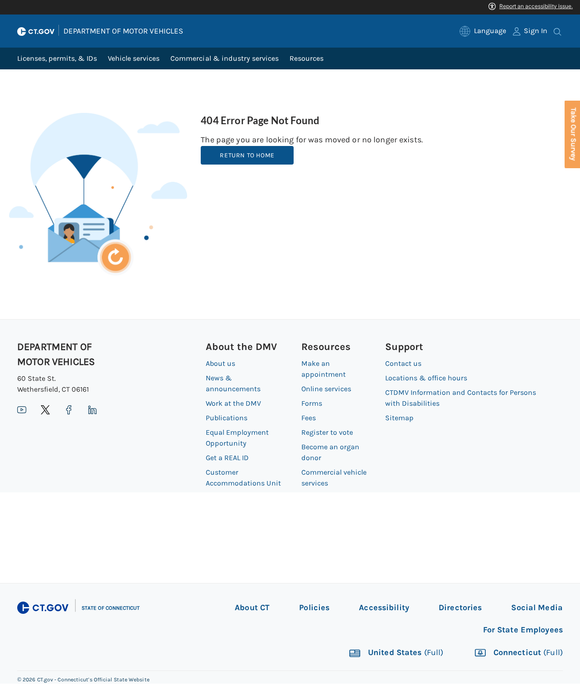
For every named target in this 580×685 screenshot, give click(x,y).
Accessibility (384, 607)
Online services (326, 388)
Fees (308, 417)
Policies (314, 607)
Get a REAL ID (227, 457)
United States (405, 653)
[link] (482, 31)
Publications (226, 417)
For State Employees (523, 630)
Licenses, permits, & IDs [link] (57, 58)
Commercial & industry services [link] (224, 58)
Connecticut (527, 653)
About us (220, 363)
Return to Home (247, 155)
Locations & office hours (426, 378)
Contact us (403, 363)
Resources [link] (307, 58)
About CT (252, 607)
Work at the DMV (233, 403)
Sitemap (399, 417)
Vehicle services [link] (134, 58)
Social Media (537, 607)
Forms (311, 403)
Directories (460, 607)
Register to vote (327, 432)
